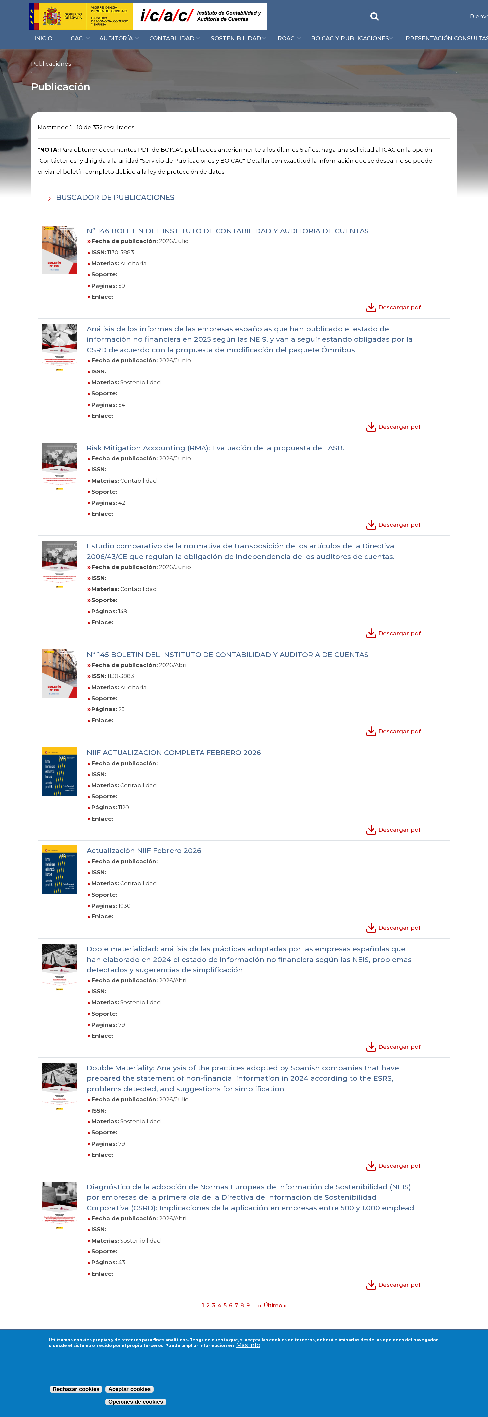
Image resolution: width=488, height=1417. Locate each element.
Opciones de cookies (135, 1402)
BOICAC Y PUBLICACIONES (350, 38)
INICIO (43, 38)
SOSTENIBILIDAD (236, 38)
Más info (248, 1345)
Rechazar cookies (76, 1389)
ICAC (76, 38)
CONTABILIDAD (171, 38)
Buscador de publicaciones (114, 197)
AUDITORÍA (116, 38)
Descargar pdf (399, 307)
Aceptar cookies (129, 1389)
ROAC (286, 38)
